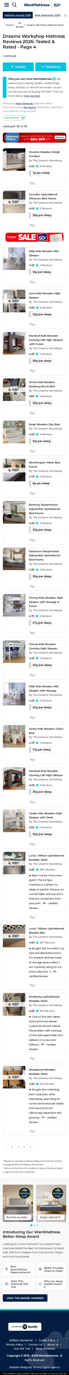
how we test (32, 95)
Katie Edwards (24, 103)
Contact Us (35, 1344)
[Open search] (14, 5)
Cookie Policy (47, 1340)
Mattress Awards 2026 (18, 15)
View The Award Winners (25, 1298)
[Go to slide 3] (37, 1225)
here (51, 1161)
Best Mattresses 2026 (47, 15)
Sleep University (45, 1348)
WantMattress (48, 1355)
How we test (22, 1348)
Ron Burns (29, 107)
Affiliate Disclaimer (21, 1340)
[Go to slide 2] (34, 1225)
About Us (52, 1344)
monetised (28, 1171)
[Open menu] (6, 5)
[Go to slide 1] (31, 1225)
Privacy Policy (14, 1344)
